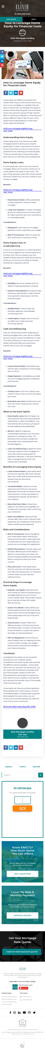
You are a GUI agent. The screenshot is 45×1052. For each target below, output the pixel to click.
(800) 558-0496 (23, 14)
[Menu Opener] (3, 6)
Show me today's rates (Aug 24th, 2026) (19, 707)
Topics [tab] (22, 767)
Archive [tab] (36, 767)
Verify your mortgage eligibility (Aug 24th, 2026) (17, 130)
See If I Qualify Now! (22, 874)
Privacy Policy (17, 1029)
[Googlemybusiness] (29, 1012)
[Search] (40, 775)
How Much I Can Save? (22, 915)
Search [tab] (8, 767)
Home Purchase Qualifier (9, 996)
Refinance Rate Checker (9, 999)
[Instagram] (14, 1012)
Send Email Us (27, 996)
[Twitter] (34, 1012)
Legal (9, 1029)
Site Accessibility (7, 1004)
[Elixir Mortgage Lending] (22, 6)
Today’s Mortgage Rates (9, 1002)
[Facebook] (10, 1012)
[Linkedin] (19, 1012)
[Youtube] (24, 1012)
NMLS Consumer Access (29, 1029)
